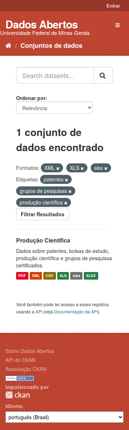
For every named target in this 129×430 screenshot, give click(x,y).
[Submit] (103, 75)
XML (36, 276)
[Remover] (57, 168)
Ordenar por (31, 97)
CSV (49, 276)
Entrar (113, 5)
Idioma (13, 405)
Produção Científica (43, 240)
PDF (22, 276)
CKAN (17, 395)
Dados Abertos (41, 24)
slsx (76, 276)
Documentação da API (76, 311)
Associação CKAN (25, 368)
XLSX (91, 276)
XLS (63, 276)
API (38, 311)
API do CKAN (20, 359)
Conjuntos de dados (51, 45)
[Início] (8, 45)
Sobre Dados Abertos (29, 350)
